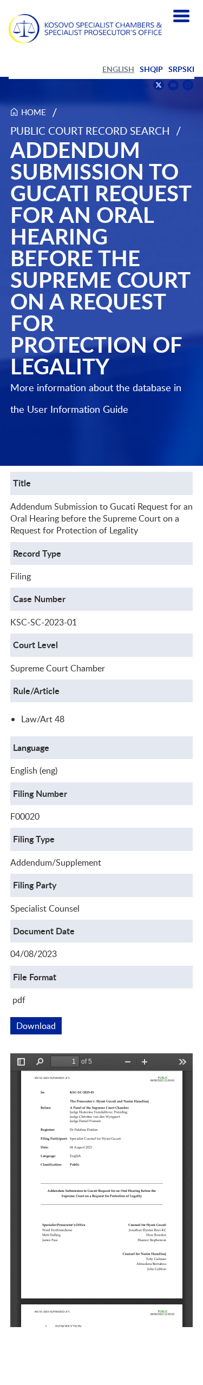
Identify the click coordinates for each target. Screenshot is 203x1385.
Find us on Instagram (187, 85)
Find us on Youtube (173, 85)
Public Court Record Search (90, 130)
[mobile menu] (181, 16)
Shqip (151, 69)
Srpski (181, 69)
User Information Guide (77, 409)
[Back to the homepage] (85, 28)
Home (33, 112)
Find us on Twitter (158, 85)
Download (39, 1026)
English (118, 69)
